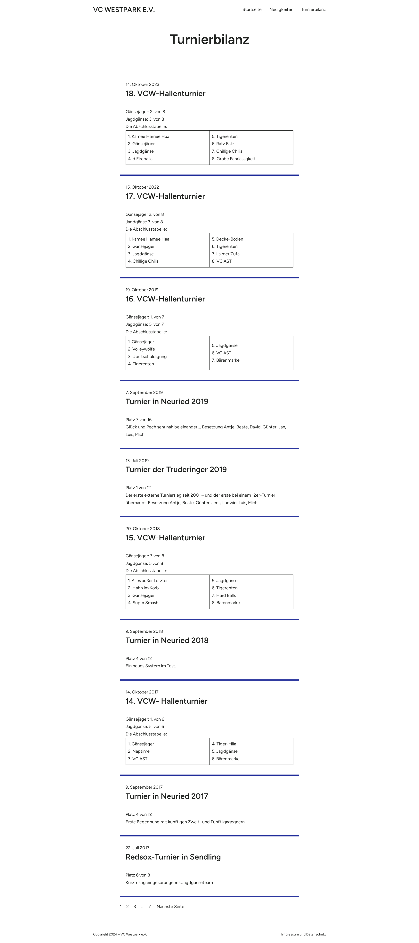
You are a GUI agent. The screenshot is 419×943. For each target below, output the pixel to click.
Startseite (252, 9)
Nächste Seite (170, 906)
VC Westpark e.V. (124, 9)
